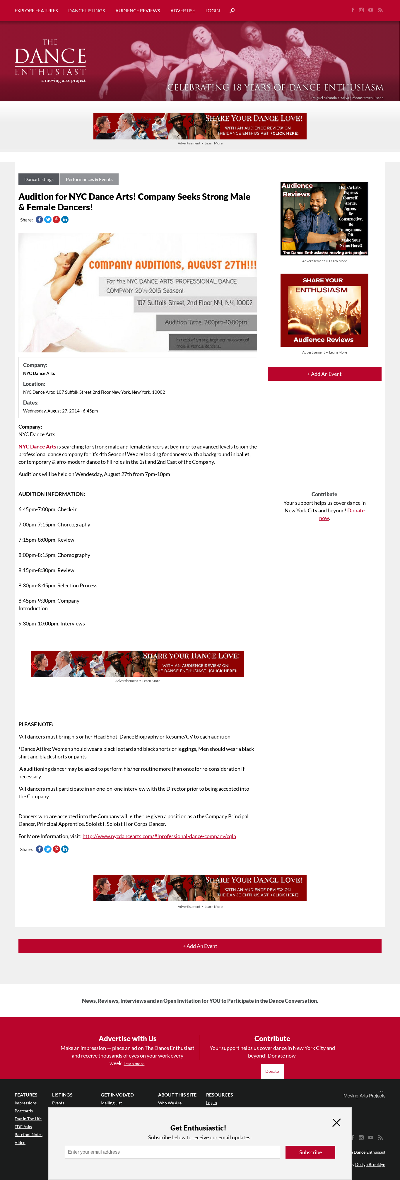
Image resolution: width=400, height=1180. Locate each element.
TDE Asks (23, 1126)
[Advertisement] (325, 441)
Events (58, 1102)
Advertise (182, 10)
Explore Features (36, 10)
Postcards (24, 1110)
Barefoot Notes (28, 1134)
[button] (230, 10)
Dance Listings (86, 10)
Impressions (26, 1102)
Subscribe (310, 1152)
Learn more (134, 1063)
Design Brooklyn (370, 1164)
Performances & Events (89, 179)
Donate (272, 1071)
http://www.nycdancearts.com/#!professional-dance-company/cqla (159, 836)
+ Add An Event (324, 374)
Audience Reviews (137, 10)
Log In (211, 1102)
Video (20, 1142)
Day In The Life (28, 1118)
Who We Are (170, 1102)
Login (213, 10)
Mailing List (111, 1102)
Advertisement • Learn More (200, 143)
